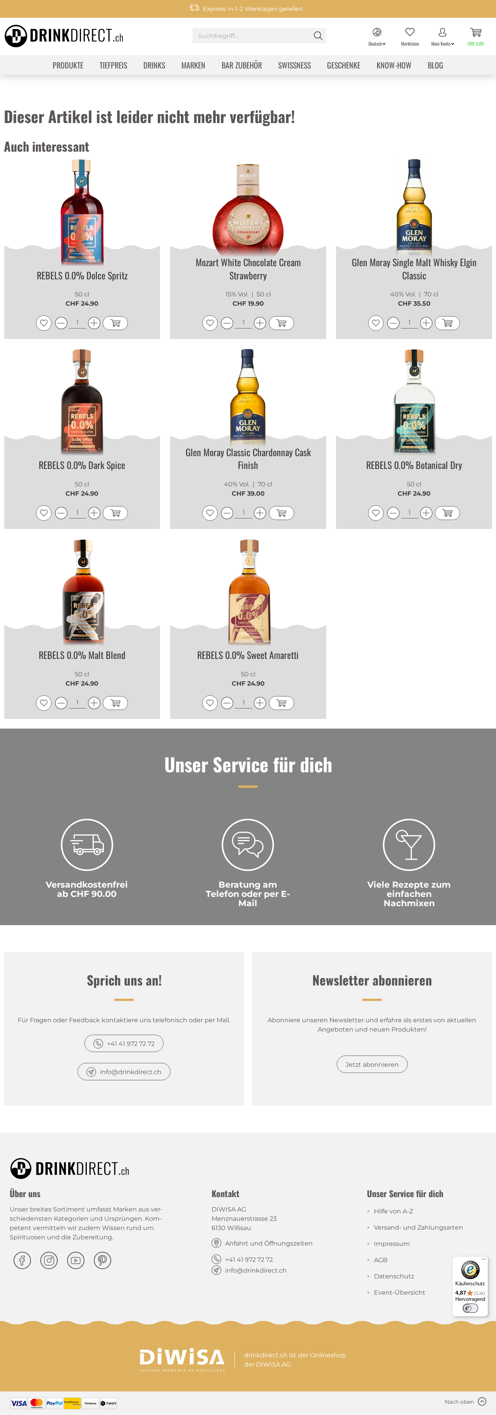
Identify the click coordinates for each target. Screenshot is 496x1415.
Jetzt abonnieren (372, 1064)
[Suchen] (318, 35)
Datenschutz (394, 1276)
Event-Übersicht (399, 1292)
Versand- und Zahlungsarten (418, 1227)
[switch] (470, 1308)
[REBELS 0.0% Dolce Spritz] (82, 215)
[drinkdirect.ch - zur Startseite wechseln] (54, 33)
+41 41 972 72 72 (131, 1043)
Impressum (392, 1243)
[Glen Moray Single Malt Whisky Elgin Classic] (414, 215)
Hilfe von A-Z (393, 1211)
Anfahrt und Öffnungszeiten (269, 1243)
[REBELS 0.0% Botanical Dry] (414, 405)
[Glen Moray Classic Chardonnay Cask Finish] (248, 405)
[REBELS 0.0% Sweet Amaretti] (248, 595)
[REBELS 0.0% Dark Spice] (82, 405)
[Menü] (483, 1261)
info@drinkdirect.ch (131, 1072)
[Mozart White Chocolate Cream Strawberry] (248, 215)
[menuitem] (259, 36)
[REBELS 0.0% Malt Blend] (82, 595)
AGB (381, 1260)
